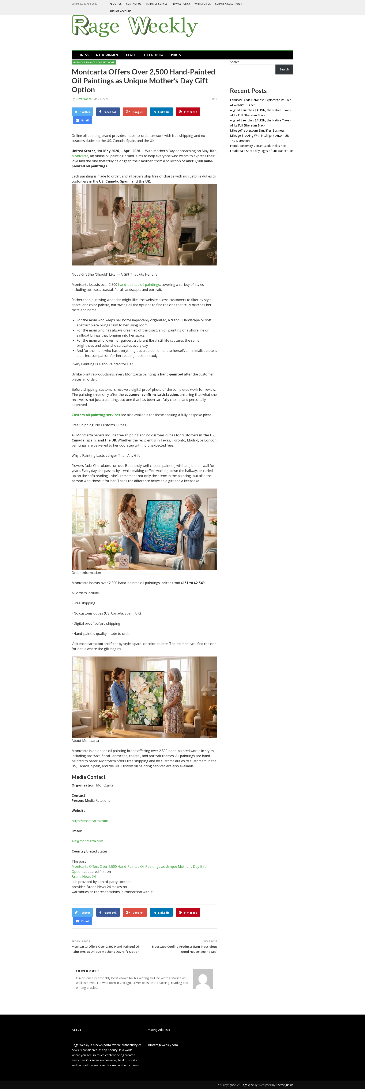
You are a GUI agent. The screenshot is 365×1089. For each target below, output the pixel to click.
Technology (153, 55)
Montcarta (80, 156)
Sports (175, 55)
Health (132, 55)
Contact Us (133, 3)
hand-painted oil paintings (139, 284)
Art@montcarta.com (87, 841)
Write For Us (203, 3)
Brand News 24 (84, 876)
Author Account (121, 11)
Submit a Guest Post (228, 3)
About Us (116, 3)
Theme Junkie (284, 1085)
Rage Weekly (249, 1085)
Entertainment (107, 55)
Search (234, 62)
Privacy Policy (181, 3)
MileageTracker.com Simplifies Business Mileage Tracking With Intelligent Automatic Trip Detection (259, 135)
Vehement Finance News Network (94, 62)
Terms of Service (156, 3)
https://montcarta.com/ (90, 820)
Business (82, 55)
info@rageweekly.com (163, 1045)
